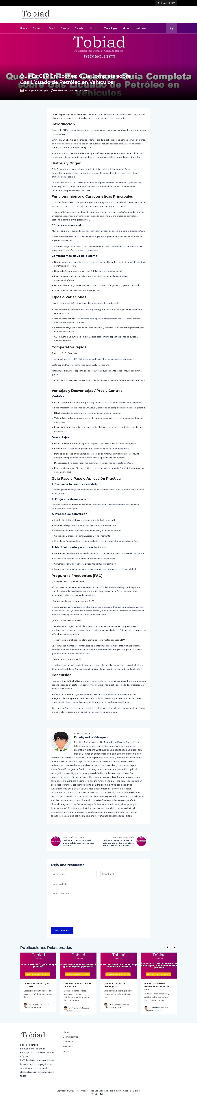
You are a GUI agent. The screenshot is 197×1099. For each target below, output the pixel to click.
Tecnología (110, 28)
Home (23, 28)
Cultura (94, 28)
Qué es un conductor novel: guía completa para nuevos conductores (78, 843)
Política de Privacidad (68, 1044)
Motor (126, 28)
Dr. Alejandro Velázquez (36, 90)
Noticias (140, 28)
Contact (67, 1051)
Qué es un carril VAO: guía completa (36, 985)
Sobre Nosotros (70, 1036)
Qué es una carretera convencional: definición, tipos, (156, 986)
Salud (52, 28)
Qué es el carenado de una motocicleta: (77, 985)
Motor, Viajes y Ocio (38, 974)
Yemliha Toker (98, 1094)
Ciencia (65, 28)
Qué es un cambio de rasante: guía (115, 985)
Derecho (79, 28)
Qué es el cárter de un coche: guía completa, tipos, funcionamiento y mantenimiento (118, 843)
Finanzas (38, 28)
